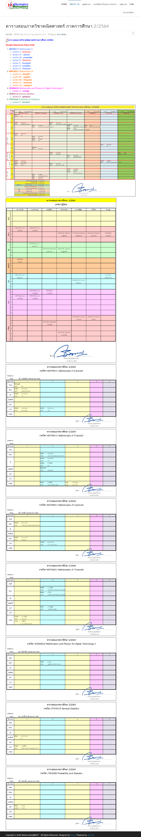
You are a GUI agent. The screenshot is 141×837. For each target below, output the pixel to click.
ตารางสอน (61, 34)
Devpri (73, 835)
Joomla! (90, 835)
